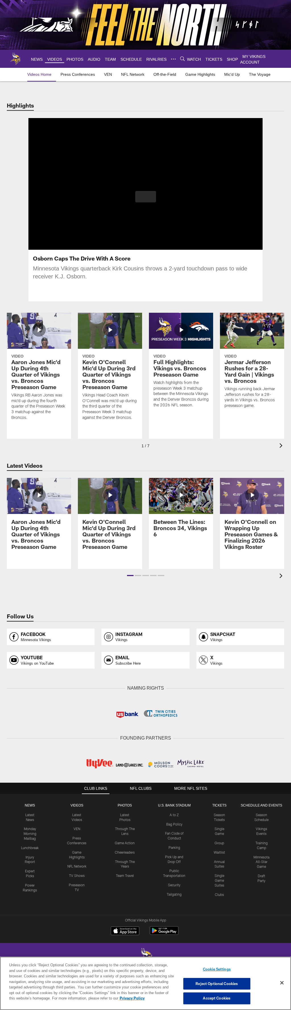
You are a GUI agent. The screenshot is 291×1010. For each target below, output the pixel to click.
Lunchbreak (30, 847)
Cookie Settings (217, 969)
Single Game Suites (219, 880)
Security (174, 884)
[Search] (181, 59)
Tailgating (174, 894)
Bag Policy (174, 824)
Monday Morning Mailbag (30, 833)
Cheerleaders (125, 852)
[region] (145, 983)
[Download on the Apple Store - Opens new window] (125, 931)
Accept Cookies (216, 998)
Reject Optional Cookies (217, 983)
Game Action (125, 842)
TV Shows (77, 875)
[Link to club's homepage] (15, 59)
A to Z (174, 814)
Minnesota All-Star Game (261, 861)
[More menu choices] (172, 59)
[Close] (282, 983)
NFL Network (76, 866)
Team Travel (125, 875)
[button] (145, 196)
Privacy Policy (106, 998)
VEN (77, 828)
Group (219, 842)
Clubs (219, 894)
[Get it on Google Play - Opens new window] (164, 933)
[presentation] (282, 446)
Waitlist (219, 852)
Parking (174, 847)
